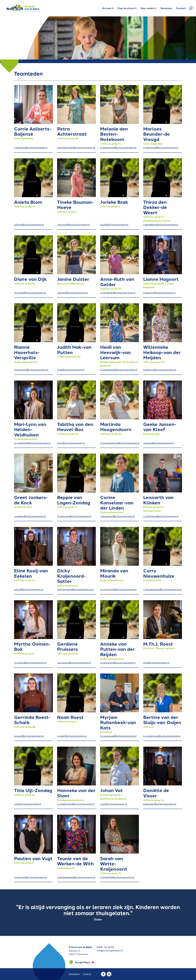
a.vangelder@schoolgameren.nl (117, 292)
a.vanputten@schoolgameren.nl (118, 662)
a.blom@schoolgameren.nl (29, 224)
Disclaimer (74, 974)
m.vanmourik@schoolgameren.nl (118, 589)
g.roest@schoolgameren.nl (29, 735)
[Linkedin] (109, 974)
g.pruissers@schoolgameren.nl (74, 662)
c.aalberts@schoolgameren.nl (30, 147)
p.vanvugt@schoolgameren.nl (30, 877)
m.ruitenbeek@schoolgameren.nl (118, 735)
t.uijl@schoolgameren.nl (27, 803)
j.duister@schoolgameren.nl (72, 292)
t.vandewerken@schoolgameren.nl (76, 877)
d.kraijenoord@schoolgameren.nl (75, 589)
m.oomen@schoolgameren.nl (30, 662)
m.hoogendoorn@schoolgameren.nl (119, 442)
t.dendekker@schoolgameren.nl (160, 224)
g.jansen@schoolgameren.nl (158, 442)
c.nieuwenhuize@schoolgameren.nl (162, 589)
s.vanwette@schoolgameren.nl (117, 877)
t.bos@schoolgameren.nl (71, 442)
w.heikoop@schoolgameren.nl (159, 369)
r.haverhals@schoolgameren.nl (31, 369)
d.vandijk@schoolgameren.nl (30, 292)
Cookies (87, 974)
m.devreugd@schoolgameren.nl (160, 147)
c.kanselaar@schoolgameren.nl (117, 516)
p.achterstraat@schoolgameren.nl (76, 147)
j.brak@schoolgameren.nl (114, 224)
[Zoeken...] (191, 8)
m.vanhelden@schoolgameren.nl (32, 442)
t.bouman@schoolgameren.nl (73, 224)
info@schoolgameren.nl (156, 662)
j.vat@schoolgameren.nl (113, 803)
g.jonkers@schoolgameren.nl (30, 516)
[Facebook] (103, 974)
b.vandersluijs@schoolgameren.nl (162, 735)
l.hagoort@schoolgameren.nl (159, 292)
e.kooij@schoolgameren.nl (28, 589)
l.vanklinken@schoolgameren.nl (161, 516)
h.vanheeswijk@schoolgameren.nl (118, 369)
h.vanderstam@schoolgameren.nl (75, 803)
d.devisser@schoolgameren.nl (159, 803)
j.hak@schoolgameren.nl (70, 369)
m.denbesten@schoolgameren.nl (118, 147)
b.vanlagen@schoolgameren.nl (74, 516)
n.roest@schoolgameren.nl (72, 735)
